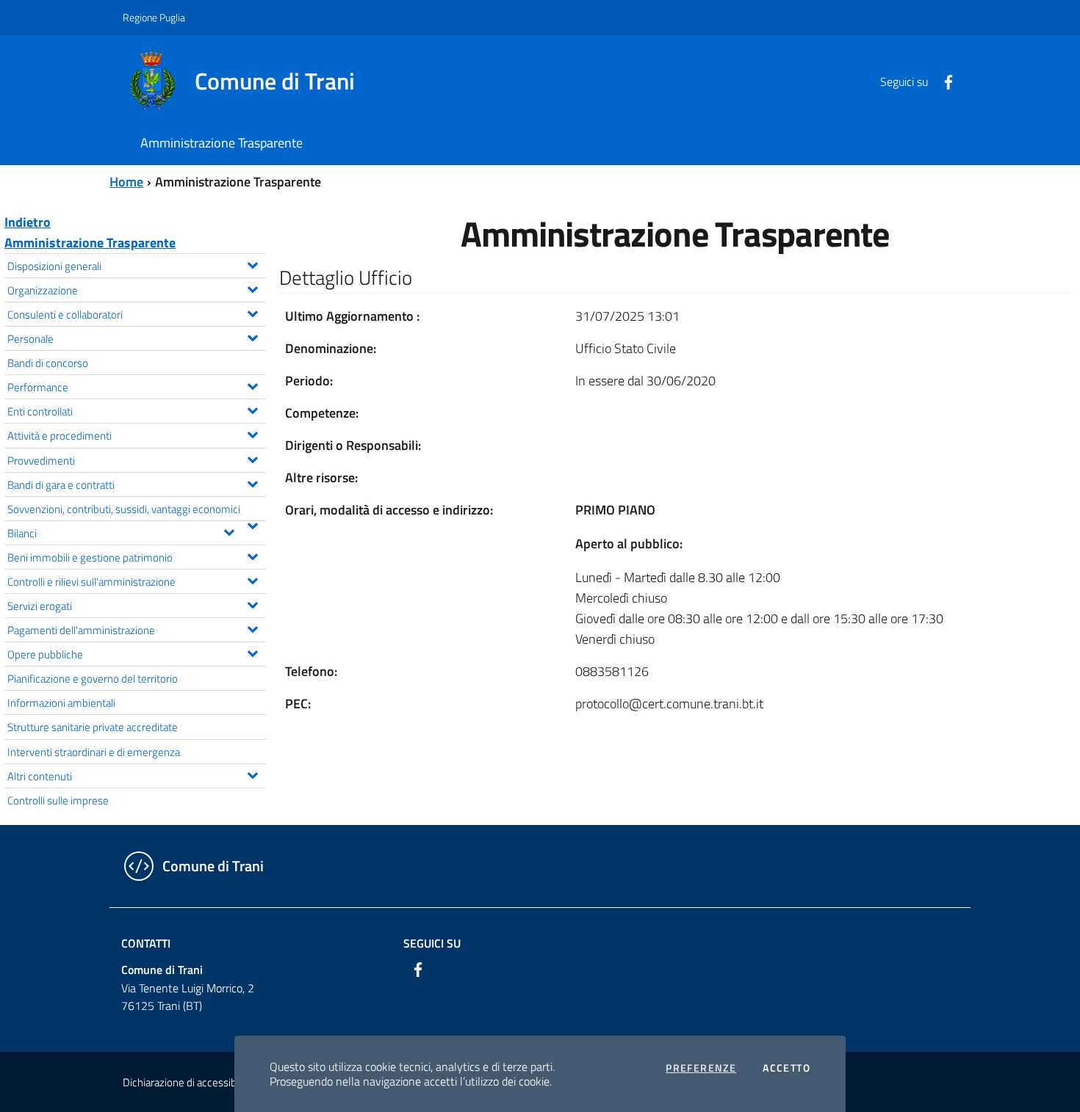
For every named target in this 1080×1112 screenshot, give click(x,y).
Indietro (27, 222)
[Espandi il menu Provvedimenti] (252, 458)
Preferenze (701, 1068)
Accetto (786, 1068)
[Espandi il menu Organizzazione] (252, 288)
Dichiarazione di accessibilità (187, 1082)
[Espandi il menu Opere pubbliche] (252, 652)
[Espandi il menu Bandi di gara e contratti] (252, 482)
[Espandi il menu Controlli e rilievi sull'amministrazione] (252, 579)
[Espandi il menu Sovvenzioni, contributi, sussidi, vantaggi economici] (252, 524)
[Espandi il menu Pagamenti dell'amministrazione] (252, 627)
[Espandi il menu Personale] (252, 336)
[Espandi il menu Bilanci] (229, 530)
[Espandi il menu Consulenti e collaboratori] (252, 312)
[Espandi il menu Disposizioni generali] (252, 263)
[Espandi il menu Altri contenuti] (252, 773)
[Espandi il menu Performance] (252, 384)
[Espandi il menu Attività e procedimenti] (252, 433)
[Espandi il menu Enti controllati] (252, 409)
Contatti (145, 943)
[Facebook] (942, 81)
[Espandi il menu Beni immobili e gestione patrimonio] (252, 555)
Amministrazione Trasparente (90, 242)
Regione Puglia (154, 17)
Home (126, 182)
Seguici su (432, 943)
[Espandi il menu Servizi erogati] (252, 603)
